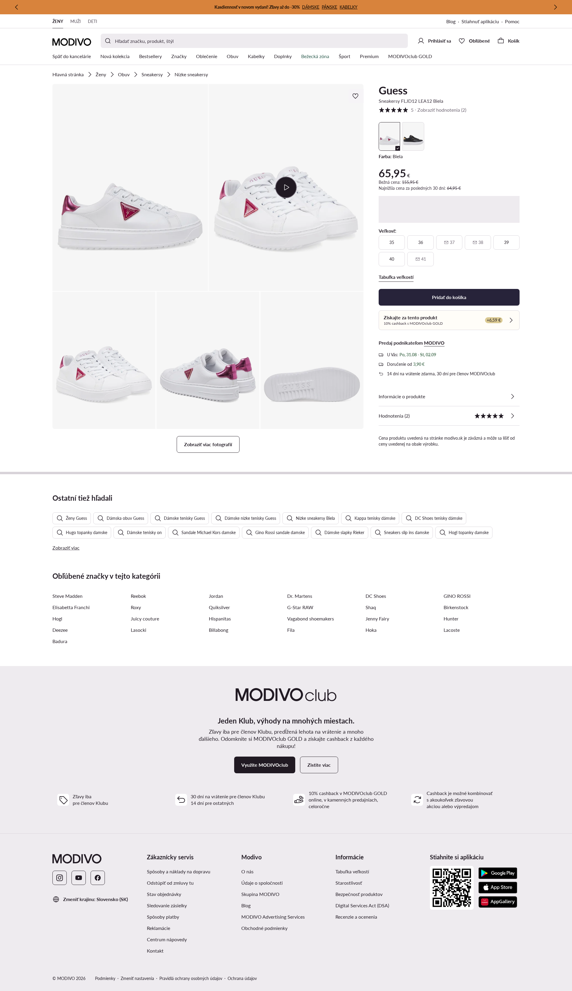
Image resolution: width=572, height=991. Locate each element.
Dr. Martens (299, 596)
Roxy (136, 607)
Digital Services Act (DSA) (362, 905)
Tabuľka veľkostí (352, 871)
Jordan (216, 596)
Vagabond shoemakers (310, 618)
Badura (59, 641)
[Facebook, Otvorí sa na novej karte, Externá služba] (98, 878)
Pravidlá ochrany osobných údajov (190, 978)
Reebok (138, 596)
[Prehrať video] (286, 187)
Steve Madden (67, 596)
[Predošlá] (17, 7)
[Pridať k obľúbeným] (356, 96)
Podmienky (105, 978)
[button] (130, 187)
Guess (393, 90)
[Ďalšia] (555, 7)
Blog (453, 21)
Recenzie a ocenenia (356, 917)
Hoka (371, 630)
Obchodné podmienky (286, 928)
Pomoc (512, 21)
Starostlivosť (348, 883)
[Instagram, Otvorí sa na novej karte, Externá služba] (59, 878)
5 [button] (422, 110)
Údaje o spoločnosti (262, 883)
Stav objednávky (164, 894)
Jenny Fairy (377, 618)
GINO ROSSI (457, 596)
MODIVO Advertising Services (286, 917)
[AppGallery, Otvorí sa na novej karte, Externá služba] (497, 902)
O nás (247, 871)
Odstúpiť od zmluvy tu (170, 883)
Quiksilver (219, 607)
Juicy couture (145, 618)
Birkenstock (456, 607)
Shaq (371, 607)
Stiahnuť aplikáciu (483, 21)
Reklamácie (158, 928)
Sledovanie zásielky (167, 905)
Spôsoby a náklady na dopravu (178, 871)
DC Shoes (376, 596)
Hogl (57, 618)
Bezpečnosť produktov (359, 894)
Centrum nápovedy (167, 939)
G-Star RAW (300, 607)
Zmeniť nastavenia (137, 978)
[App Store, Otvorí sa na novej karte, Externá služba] (497, 888)
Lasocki (138, 630)
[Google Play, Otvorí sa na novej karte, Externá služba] (497, 873)
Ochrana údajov (242, 978)
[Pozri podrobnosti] (512, 396)
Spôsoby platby (163, 917)
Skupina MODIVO (286, 894)
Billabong (218, 630)
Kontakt (155, 950)
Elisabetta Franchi (71, 607)
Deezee (60, 630)
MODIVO (434, 343)
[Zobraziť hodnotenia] (512, 416)
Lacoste (452, 630)
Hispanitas (220, 618)
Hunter (451, 618)
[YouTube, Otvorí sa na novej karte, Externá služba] (79, 878)
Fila (291, 630)
